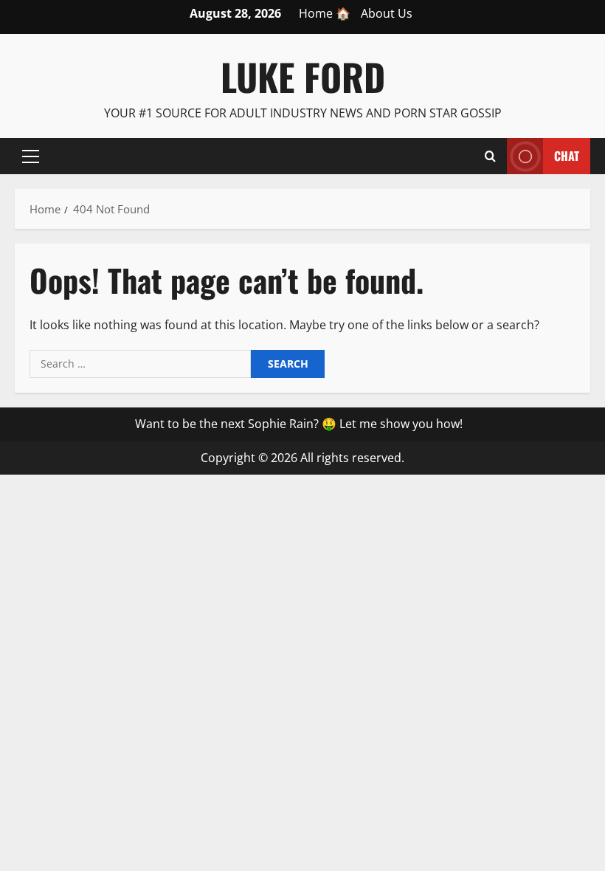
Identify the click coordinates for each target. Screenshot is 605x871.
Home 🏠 (324, 13)
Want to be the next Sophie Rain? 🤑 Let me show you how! (299, 424)
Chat (566, 155)
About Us (386, 13)
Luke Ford (303, 76)
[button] (30, 155)
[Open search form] (490, 156)
